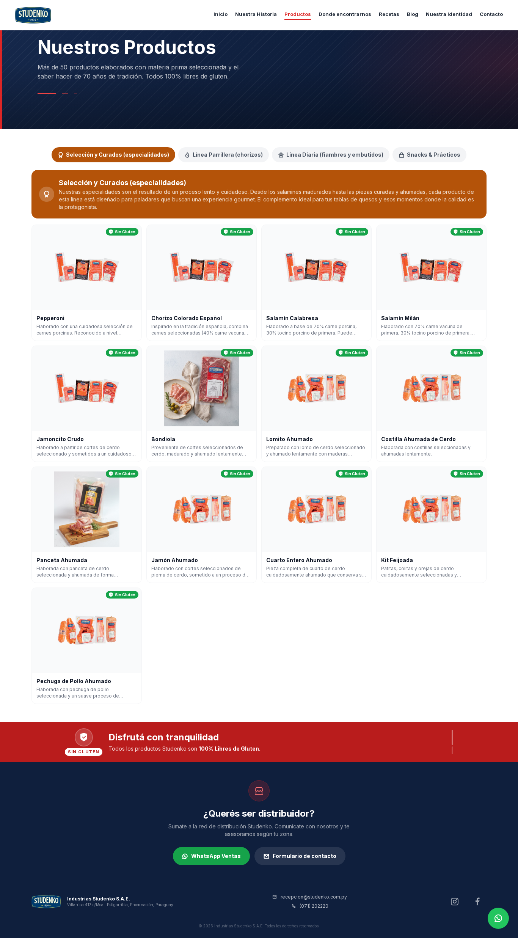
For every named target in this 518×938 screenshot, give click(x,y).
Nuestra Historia (256, 14)
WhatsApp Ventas (216, 856)
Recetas (389, 14)
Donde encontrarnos (345, 14)
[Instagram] (455, 901)
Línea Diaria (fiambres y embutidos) (334, 154)
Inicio (220, 14)
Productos (297, 14)
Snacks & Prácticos (433, 154)
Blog (412, 14)
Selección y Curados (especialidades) (117, 154)
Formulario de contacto (304, 856)
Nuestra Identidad (449, 14)
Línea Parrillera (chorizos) (228, 154)
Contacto (491, 14)
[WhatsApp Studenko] (498, 918)
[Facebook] (477, 901)
